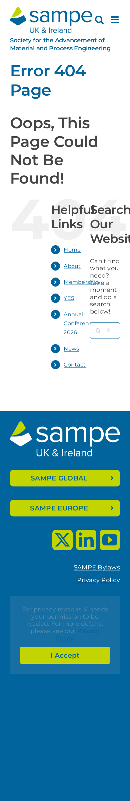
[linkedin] (86, 540)
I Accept (64, 655)
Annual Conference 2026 (80, 323)
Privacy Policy (98, 580)
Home (72, 250)
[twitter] (62, 540)
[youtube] (110, 540)
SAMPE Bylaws (97, 567)
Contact (75, 365)
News (71, 349)
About (72, 266)
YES (69, 298)
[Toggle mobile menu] (115, 19)
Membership (81, 282)
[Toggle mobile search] (99, 19)
